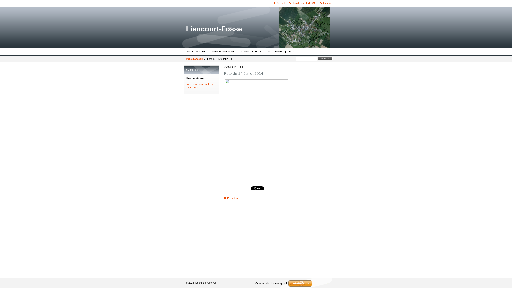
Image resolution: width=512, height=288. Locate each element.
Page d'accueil (196, 51)
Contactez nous (251, 51)
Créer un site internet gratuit (271, 283)
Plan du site (298, 3)
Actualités (275, 51)
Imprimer (328, 3)
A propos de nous (223, 51)
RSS (313, 3)
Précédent (232, 198)
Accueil (281, 3)
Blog (292, 51)
